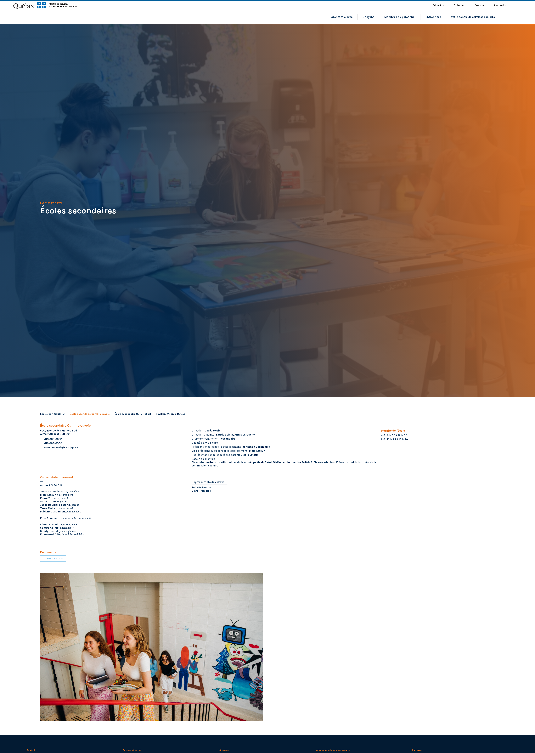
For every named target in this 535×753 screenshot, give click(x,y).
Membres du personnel (399, 17)
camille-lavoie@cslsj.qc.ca (61, 447)
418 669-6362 (53, 443)
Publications (459, 5)
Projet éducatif (55, 558)
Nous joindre (499, 5)
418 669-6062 (53, 439)
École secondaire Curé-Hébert (133, 413)
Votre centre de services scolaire (473, 17)
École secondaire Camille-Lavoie (90, 413)
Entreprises (433, 17)
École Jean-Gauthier (52, 413)
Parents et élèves (341, 17)
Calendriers (438, 5)
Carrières (479, 5)
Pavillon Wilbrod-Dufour (170, 413)
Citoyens (368, 17)
